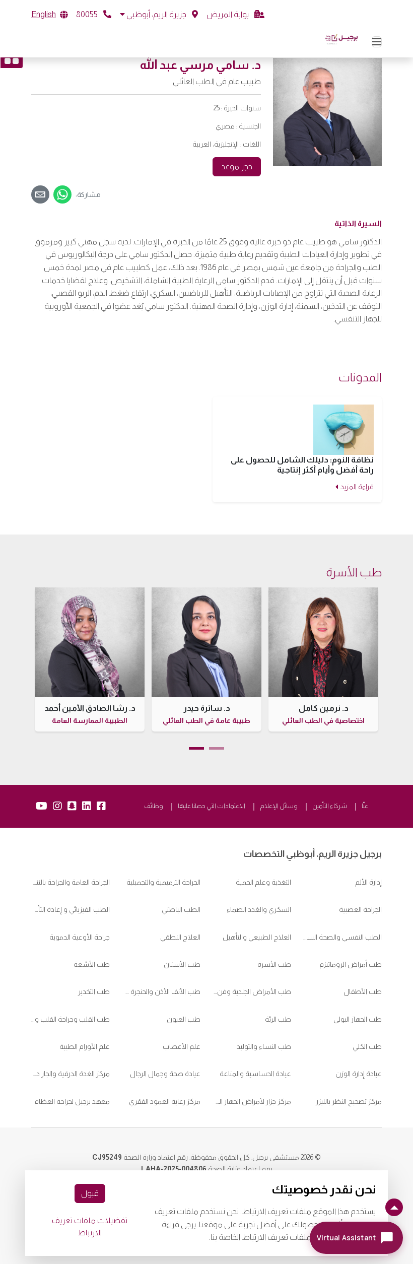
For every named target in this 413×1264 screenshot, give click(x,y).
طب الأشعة (92, 964)
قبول (90, 1193)
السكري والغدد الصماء (259, 909)
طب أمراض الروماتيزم (350, 964)
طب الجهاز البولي (357, 1019)
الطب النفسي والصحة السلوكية (342, 937)
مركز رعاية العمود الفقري (164, 1101)
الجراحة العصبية (360, 909)
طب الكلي (367, 1046)
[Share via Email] (40, 194)
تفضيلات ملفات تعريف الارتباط (89, 1226)
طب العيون (183, 1019)
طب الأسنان (182, 964)
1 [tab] (216, 748)
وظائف (153, 806)
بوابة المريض (228, 14)
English (43, 14)
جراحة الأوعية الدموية (79, 937)
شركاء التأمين (329, 806)
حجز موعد (236, 166)
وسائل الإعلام (279, 806)
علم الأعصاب (181, 1046)
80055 (87, 14)
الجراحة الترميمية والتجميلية (163, 882)
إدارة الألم (368, 882)
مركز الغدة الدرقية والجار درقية (70, 1074)
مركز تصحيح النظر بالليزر (349, 1101)
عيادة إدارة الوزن (358, 1074)
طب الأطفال (362, 991)
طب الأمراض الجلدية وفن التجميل (252, 991)
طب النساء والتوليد (264, 1046)
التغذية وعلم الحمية (263, 882)
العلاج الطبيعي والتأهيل (257, 937)
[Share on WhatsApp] (62, 194)
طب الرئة (278, 1019)
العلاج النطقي (180, 937)
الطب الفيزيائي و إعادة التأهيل (70, 909)
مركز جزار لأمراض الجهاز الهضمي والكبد (252, 1101)
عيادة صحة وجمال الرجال (165, 1074)
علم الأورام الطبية (84, 1046)
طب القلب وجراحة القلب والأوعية (70, 1019)
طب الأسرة (274, 964)
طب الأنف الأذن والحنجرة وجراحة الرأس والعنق (161, 991)
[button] (158, 14)
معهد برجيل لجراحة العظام (72, 1101)
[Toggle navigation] (377, 41)
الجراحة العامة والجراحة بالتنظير (70, 882)
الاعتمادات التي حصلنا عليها (211, 806)
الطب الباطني (181, 909)
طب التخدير (94, 991)
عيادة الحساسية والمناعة (254, 1074)
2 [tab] (196, 748)
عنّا (365, 806)
